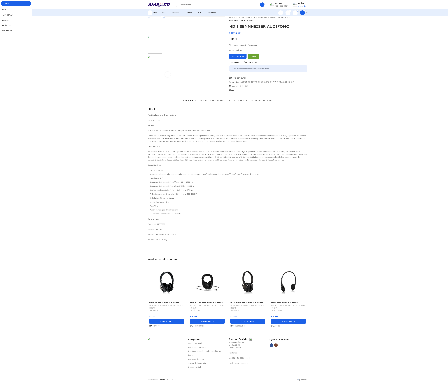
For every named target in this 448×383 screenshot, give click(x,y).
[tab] (189, 99)
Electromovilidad (194, 367)
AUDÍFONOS (283, 17)
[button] (166, 321)
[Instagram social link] (276, 345)
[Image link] (167, 344)
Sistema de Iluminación (197, 363)
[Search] (262, 4)
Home (190, 355)
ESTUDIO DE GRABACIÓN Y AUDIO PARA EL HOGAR (256, 17)
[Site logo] (159, 4)
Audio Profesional (195, 343)
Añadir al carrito (238, 56)
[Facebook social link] (236, 89)
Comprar (253, 56)
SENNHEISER (243, 86)
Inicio (231, 17)
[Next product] (306, 19)
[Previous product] (301, 19)
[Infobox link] (240, 339)
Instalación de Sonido (196, 359)
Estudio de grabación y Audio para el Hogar (204, 351)
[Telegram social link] (239, 89)
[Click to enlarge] (168, 74)
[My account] (280, 13)
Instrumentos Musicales (197, 347)
